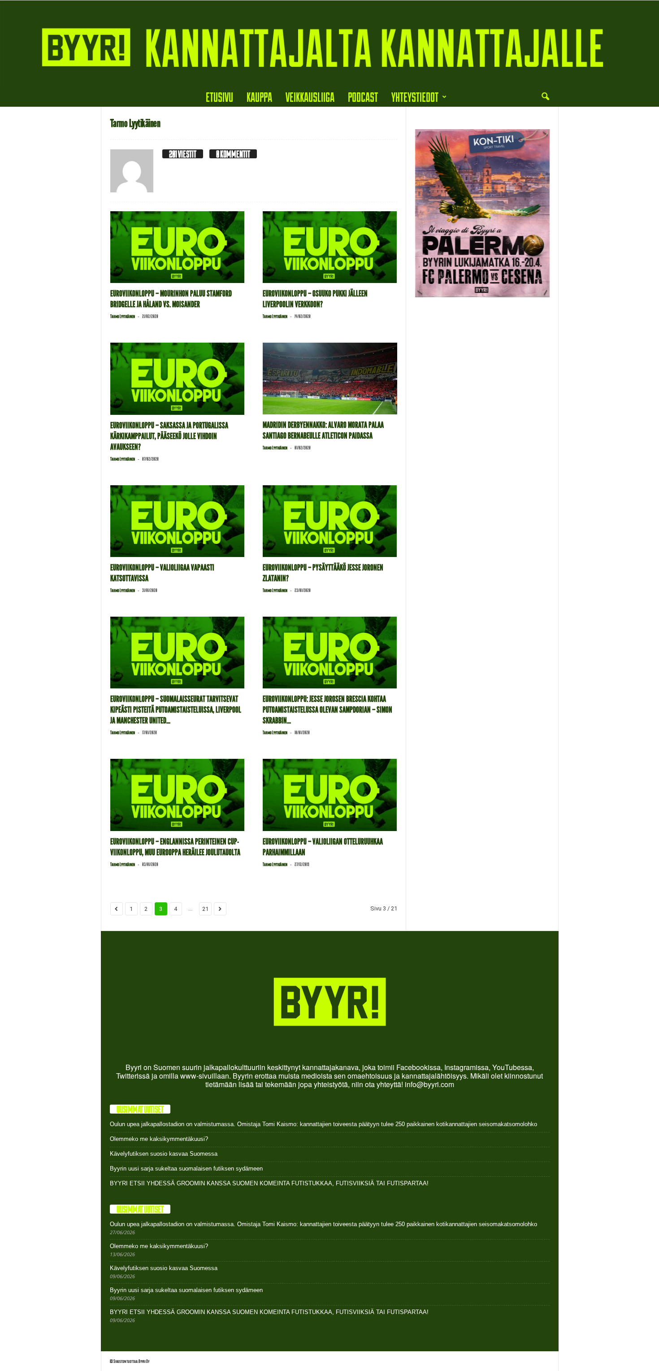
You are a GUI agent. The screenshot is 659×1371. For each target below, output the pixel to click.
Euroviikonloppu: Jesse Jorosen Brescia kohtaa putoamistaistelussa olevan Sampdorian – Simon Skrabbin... (327, 710)
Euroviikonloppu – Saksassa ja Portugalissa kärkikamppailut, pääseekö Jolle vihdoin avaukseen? (169, 436)
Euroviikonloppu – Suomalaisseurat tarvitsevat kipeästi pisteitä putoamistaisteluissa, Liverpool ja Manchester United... (175, 710)
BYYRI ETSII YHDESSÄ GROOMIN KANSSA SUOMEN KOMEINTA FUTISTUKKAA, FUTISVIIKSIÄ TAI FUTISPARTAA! (269, 1183)
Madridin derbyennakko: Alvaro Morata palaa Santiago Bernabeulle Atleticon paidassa (323, 430)
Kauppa (259, 96)
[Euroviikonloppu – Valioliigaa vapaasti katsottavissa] (177, 521)
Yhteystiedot (414, 96)
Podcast (363, 96)
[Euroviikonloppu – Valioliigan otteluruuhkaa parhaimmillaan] (330, 795)
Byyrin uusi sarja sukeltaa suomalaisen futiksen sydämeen (186, 1168)
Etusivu (219, 96)
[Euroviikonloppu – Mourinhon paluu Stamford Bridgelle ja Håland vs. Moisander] (177, 247)
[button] (545, 97)
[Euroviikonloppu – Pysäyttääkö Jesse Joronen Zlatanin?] (330, 521)
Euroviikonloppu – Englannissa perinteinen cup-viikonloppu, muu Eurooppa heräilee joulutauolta (175, 846)
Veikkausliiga (310, 96)
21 (205, 908)
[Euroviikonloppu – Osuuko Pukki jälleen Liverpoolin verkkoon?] (330, 247)
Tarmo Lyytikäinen (122, 316)
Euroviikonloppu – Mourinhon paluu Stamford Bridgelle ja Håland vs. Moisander (171, 298)
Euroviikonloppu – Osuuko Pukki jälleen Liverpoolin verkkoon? (315, 298)
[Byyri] (329, 43)
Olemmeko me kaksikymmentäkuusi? (159, 1139)
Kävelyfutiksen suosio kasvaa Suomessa (163, 1153)
